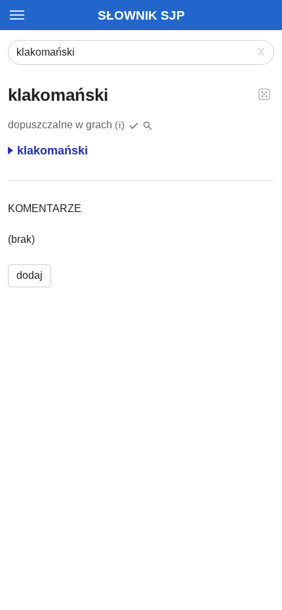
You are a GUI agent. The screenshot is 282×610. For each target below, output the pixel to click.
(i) (120, 124)
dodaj (29, 275)
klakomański (52, 150)
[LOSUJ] (264, 93)
